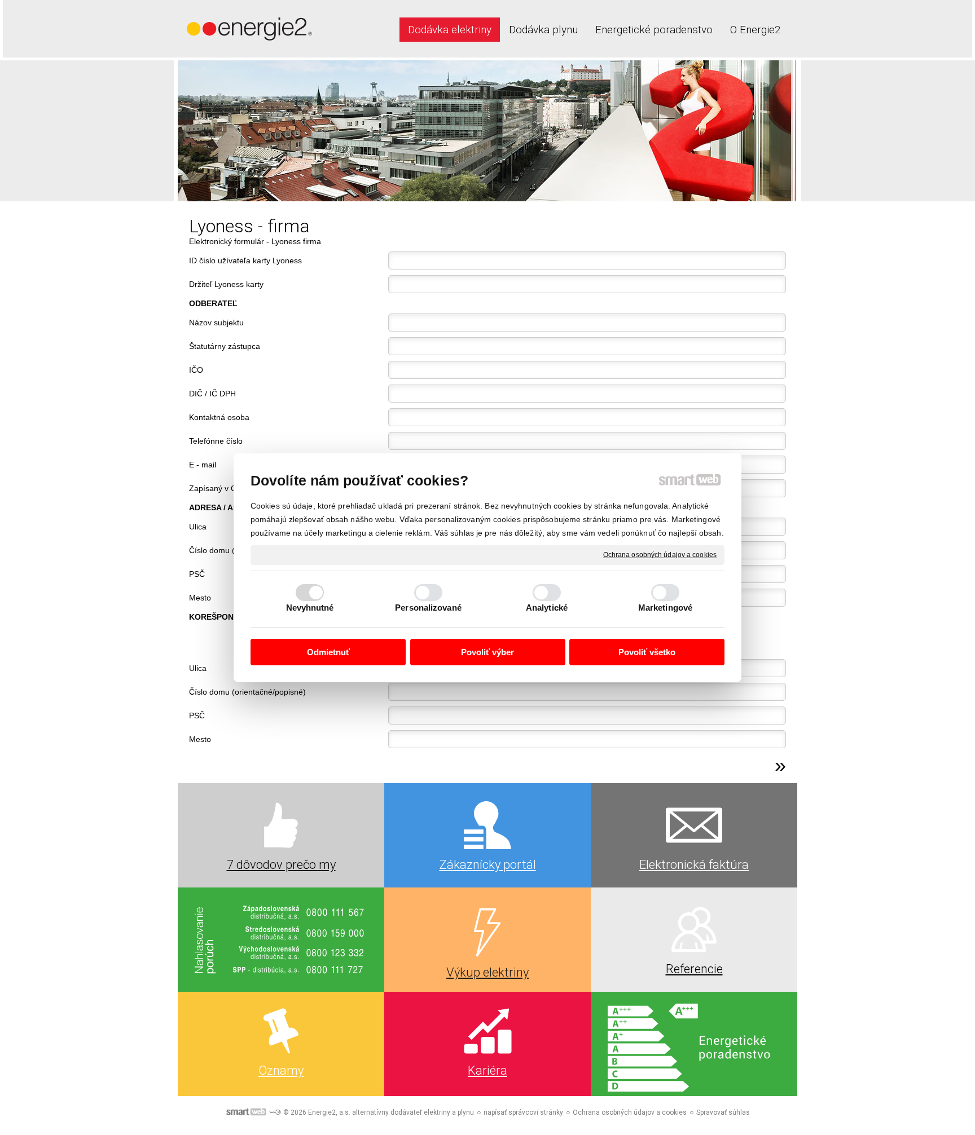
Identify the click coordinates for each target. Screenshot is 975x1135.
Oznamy (281, 1070)
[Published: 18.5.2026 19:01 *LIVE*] (274, 1112)
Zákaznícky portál (488, 865)
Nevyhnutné (310, 607)
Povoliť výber (487, 652)
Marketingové (665, 607)
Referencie (694, 969)
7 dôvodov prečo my (281, 865)
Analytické (547, 607)
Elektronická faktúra (694, 865)
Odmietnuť (328, 652)
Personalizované (428, 607)
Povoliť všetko (646, 652)
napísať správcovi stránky (523, 1112)
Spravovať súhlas (723, 1112)
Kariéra (487, 1070)
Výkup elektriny (487, 972)
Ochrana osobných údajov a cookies (660, 554)
